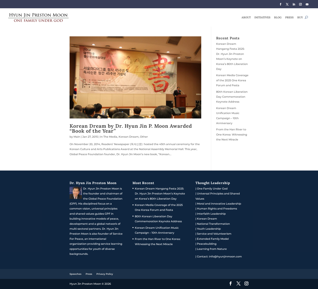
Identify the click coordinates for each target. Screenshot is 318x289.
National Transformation (213, 223)
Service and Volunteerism (214, 233)
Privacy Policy (104, 273)
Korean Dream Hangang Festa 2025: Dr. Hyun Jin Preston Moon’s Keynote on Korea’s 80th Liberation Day (160, 193)
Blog (278, 17)
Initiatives (262, 17)
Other (144, 136)
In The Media (108, 136)
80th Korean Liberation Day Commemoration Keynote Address (232, 96)
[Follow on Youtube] (307, 4)
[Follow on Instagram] (300, 4)
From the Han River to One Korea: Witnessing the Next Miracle (231, 134)
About (246, 17)
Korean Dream (129, 136)
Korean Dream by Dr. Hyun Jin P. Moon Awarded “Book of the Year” (131, 128)
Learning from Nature (212, 248)
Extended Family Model (213, 238)
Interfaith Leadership (211, 213)
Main (77, 136)
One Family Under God (212, 188)
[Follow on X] (287, 4)
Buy (300, 17)
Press (289, 17)
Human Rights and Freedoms (217, 208)
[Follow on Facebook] (280, 4)
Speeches (75, 273)
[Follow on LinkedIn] (293, 4)
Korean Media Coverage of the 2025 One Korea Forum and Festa (232, 80)
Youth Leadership (209, 228)
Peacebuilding (206, 243)
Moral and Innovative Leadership (219, 203)
